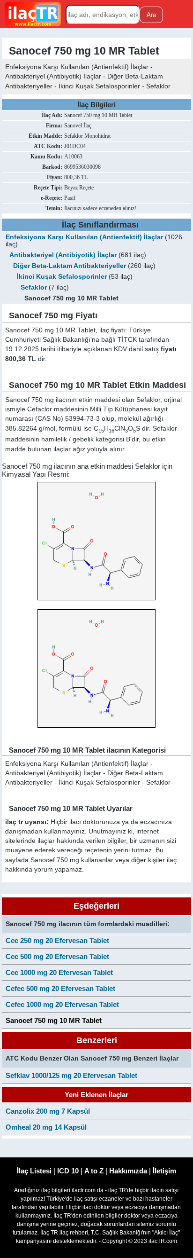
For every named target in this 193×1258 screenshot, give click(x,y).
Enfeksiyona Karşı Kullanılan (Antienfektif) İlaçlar (84, 237)
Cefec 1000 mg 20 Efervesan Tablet (62, 1004)
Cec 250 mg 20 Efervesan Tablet (57, 940)
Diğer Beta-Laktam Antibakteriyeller (69, 265)
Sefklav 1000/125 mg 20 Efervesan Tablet (71, 1075)
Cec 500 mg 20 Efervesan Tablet (57, 956)
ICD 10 (68, 1171)
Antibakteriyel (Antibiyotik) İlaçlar (63, 255)
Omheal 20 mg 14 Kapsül (46, 1127)
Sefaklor (34, 287)
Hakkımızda (128, 1171)
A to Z (94, 1171)
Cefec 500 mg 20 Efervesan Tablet (60, 988)
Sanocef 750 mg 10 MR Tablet (54, 1020)
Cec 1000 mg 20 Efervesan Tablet (59, 972)
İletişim (164, 1171)
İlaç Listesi (34, 1171)
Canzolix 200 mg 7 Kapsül (48, 1111)
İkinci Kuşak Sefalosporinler (62, 276)
